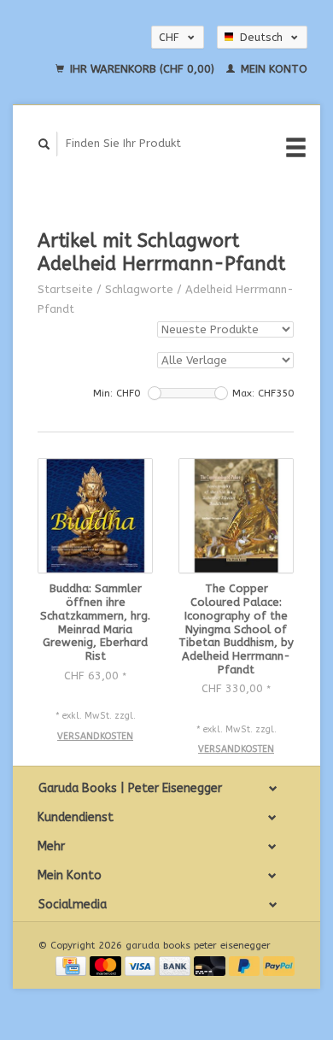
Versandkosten (95, 736)
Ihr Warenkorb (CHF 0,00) (142, 68)
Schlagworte (139, 289)
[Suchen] (44, 144)
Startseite (65, 289)
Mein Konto (272, 68)
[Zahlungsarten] (73, 965)
